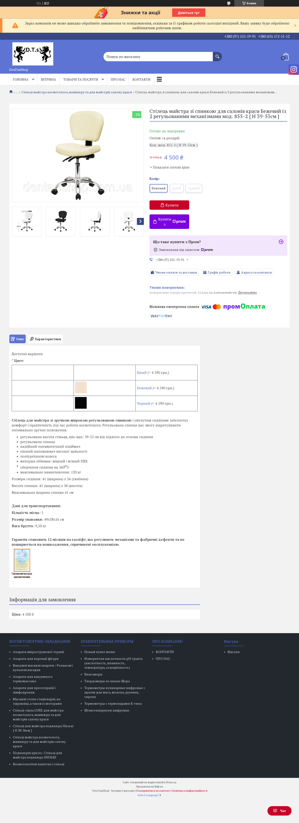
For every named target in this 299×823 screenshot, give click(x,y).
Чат (283, 811)
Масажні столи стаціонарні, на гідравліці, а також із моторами (37, 701)
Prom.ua (171, 782)
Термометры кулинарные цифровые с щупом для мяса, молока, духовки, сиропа (114, 692)
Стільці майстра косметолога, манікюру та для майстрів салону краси (76, 92)
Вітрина (48, 79)
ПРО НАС (163, 658)
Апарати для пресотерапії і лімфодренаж (34, 690)
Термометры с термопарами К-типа (113, 703)
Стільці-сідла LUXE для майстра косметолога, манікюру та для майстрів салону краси (38, 714)
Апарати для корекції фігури (36, 658)
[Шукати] (217, 54)
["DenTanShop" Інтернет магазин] (32, 52)
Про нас (118, 79)
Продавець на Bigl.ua (149, 786)
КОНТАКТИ (165, 652)
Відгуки (234, 652)
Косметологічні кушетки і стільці (38, 764)
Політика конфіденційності (189, 790)
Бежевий (145, 388)
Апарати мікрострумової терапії (38, 652)
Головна (20, 79)
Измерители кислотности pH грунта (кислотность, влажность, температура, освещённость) (113, 663)
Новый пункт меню (99, 652)
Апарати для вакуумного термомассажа (33, 678)
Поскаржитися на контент (153, 790)
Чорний (143, 403)
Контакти (141, 79)
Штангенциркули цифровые (106, 710)
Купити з (164, 222)
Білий (142, 372)
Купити (171, 205)
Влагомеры (93, 674)
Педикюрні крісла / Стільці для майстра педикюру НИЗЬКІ (37, 755)
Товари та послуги (80, 79)
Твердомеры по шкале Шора (107, 681)
